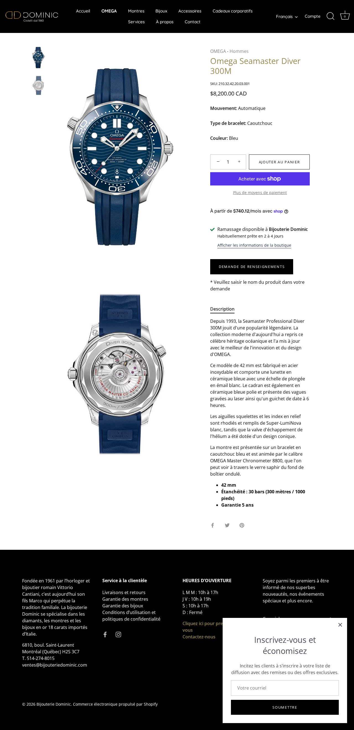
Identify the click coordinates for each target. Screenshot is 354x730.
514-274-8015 (40, 658)
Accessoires (189, 11)
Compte (313, 16)
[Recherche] (330, 16)
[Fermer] (340, 625)
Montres (136, 11)
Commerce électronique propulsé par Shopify (115, 704)
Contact (193, 21)
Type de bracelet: (228, 123)
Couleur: (219, 138)
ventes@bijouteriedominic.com (54, 665)
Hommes (239, 51)
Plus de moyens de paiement (260, 192)
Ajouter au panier (279, 161)
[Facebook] (105, 634)
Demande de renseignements (252, 266)
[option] (39, 58)
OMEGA (109, 11)
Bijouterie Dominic (54, 704)
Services (136, 21)
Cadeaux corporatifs (233, 11)
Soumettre (284, 707)
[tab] (225, 309)
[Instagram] (118, 634)
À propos (164, 21)
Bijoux (161, 11)
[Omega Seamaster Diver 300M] (38, 57)
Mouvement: (223, 108)
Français (284, 16)
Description (222, 309)
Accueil (83, 11)
